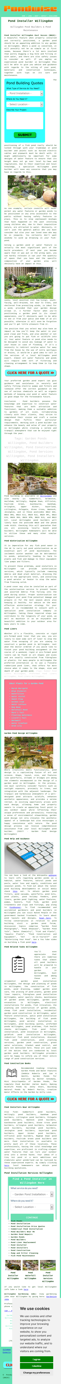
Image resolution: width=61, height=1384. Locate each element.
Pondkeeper (15, 907)
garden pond (29, 381)
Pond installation (23, 1141)
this (15, 891)
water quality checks (29, 997)
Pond (6, 496)
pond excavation (29, 1032)
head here (45, 918)
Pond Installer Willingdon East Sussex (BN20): (30, 35)
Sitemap (7, 1350)
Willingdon (46, 496)
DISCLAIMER (53, 16)
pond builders (42, 520)
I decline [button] (36, 1366)
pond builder (45, 423)
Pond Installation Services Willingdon (28, 1173)
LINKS (30, 16)
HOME (23, 16)
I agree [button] (36, 1359)
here (34, 942)
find (15, 1112)
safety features (43, 217)
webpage (53, 875)
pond (54, 148)
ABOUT (36, 16)
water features (12, 1152)
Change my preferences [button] (36, 1372)
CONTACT (44, 16)
